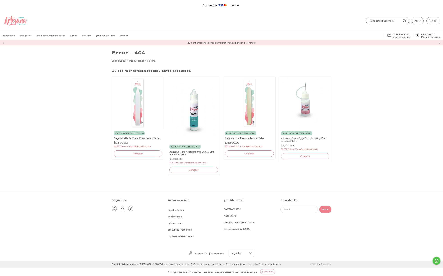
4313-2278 (230, 215)
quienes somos (176, 223)
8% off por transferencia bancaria (221, 42)
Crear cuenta (217, 253)
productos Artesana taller (51, 35)
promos (124, 35)
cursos (73, 35)
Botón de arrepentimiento (268, 264)
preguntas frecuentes (180, 229)
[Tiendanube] (320, 264)
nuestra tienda (176, 209)
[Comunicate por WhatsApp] (436, 261)
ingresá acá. (246, 264)
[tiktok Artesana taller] (130, 208)
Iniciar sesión (201, 253)
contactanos (175, 216)
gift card (86, 35)
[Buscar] (404, 21)
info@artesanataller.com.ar (239, 222)
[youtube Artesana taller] (122, 208)
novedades (9, 35)
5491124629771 (232, 209)
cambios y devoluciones (181, 236)
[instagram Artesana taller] (114, 208)
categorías (26, 35)
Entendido (268, 271)
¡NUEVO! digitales (105, 35)
